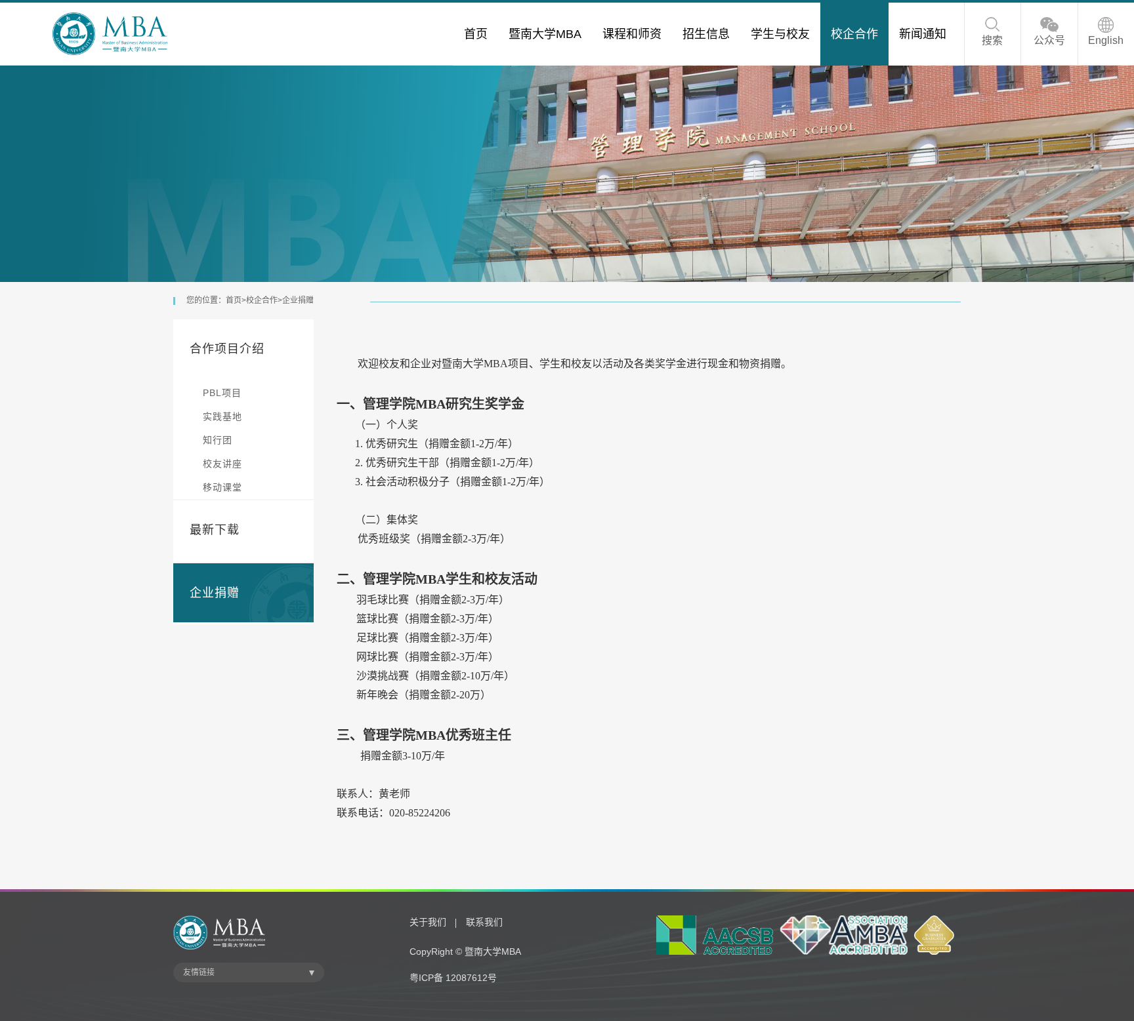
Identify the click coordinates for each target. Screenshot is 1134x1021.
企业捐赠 (298, 300)
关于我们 (428, 922)
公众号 (1049, 40)
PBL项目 (222, 393)
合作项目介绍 (227, 348)
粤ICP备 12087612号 (453, 977)
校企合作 (262, 300)
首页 (234, 300)
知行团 (217, 440)
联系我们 (484, 922)
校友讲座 (222, 463)
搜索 (992, 40)
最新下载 (215, 529)
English (1106, 40)
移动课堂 (222, 487)
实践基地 (222, 416)
